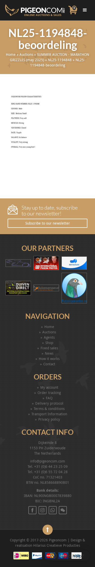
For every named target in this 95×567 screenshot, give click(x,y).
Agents (49, 337)
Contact (49, 364)
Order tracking (49, 392)
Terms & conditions (49, 408)
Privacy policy (49, 419)
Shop (49, 342)
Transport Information (49, 413)
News (49, 353)
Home (11, 54)
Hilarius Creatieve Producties (56, 545)
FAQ (49, 398)
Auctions (26, 54)
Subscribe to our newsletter (47, 223)
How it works (49, 358)
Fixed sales (49, 348)
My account (49, 387)
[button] (67, 556)
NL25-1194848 (60, 59)
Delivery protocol (49, 403)
